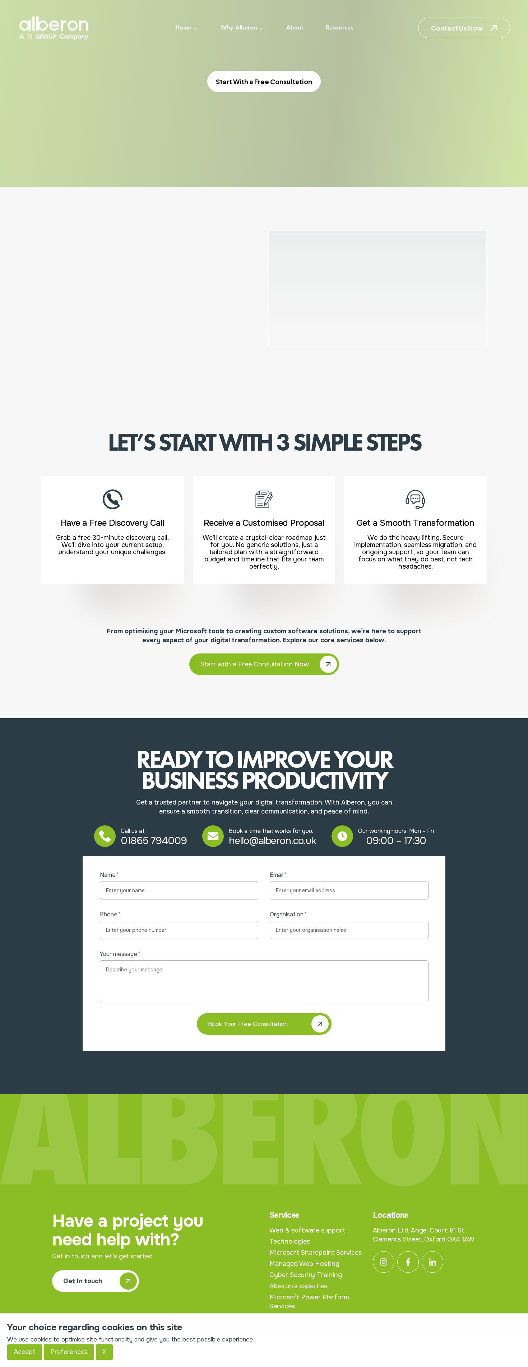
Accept (25, 1352)
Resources (339, 27)
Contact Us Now (457, 28)
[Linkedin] (432, 1262)
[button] (264, 664)
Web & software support (307, 1230)
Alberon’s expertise (298, 1286)
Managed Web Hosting (304, 1264)
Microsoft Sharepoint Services (315, 1253)
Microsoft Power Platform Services (309, 1301)
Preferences (69, 1352)
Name (109, 875)
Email (278, 875)
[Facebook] (408, 1262)
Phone (110, 914)
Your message (120, 954)
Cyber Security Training (305, 1275)
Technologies (289, 1241)
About (294, 27)
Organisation (288, 914)
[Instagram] (383, 1262)
